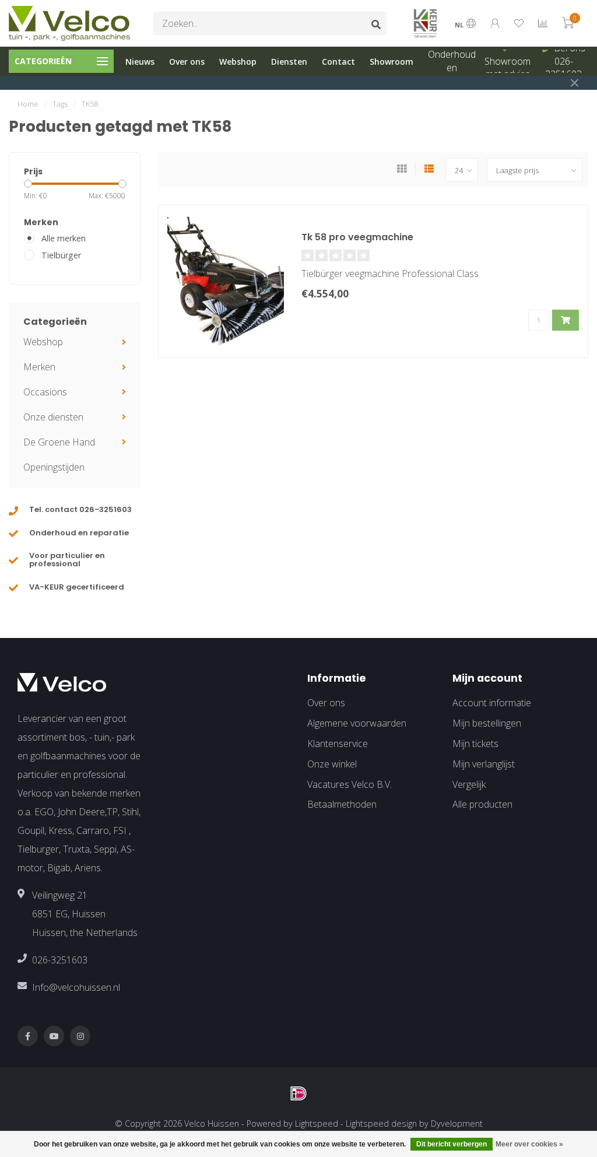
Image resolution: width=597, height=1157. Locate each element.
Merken (39, 366)
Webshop (238, 61)
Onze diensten (53, 417)
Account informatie (491, 702)
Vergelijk (469, 784)
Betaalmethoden (342, 804)
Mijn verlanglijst (483, 764)
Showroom (391, 61)
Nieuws (139, 61)
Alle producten (482, 804)
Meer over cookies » (529, 1144)
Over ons (187, 61)
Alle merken (63, 238)
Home (27, 104)
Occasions (45, 391)
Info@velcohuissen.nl (76, 987)
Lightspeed (316, 1123)
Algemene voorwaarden (356, 723)
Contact (338, 61)
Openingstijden (54, 467)
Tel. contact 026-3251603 (80, 509)
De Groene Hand (59, 442)
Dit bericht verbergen (451, 1144)
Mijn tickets (475, 743)
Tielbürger (61, 255)
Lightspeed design (381, 1123)
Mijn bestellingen (486, 723)
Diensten (289, 61)
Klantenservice (337, 743)
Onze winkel (332, 764)
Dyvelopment (457, 1123)
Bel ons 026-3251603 (565, 61)
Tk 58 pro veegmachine (357, 237)
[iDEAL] (298, 1093)
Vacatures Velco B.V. (349, 784)
